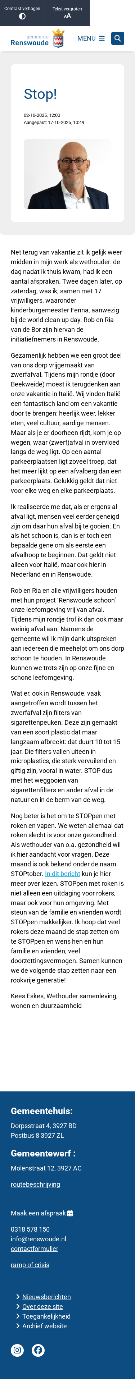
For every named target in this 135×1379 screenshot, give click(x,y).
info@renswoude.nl (38, 1239)
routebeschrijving (35, 1184)
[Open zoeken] (117, 38)
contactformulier (34, 1248)
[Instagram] (17, 1350)
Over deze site (42, 1306)
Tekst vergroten (67, 9)
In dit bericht (62, 874)
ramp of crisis (30, 1265)
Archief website (44, 1326)
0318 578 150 (30, 1229)
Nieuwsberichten (46, 1297)
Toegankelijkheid (46, 1316)
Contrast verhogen (22, 8)
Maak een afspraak (38, 1213)
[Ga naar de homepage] (38, 38)
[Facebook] (38, 1350)
